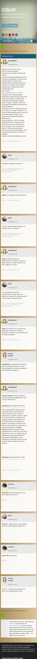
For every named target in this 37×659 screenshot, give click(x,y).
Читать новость (18, 352)
